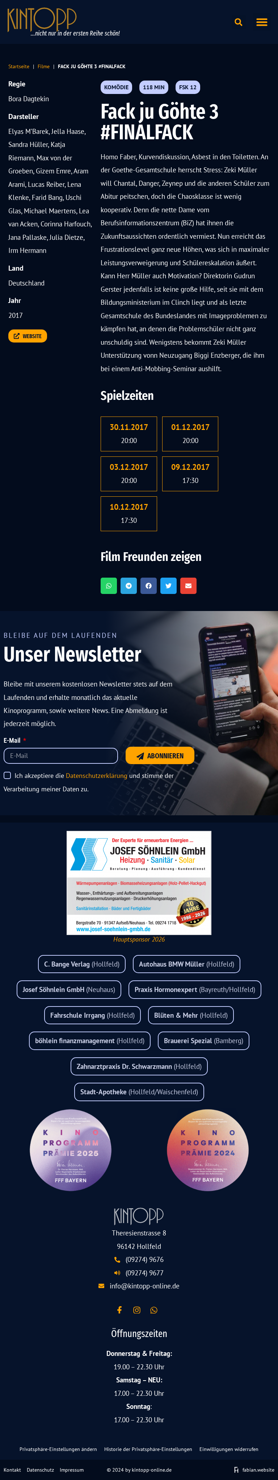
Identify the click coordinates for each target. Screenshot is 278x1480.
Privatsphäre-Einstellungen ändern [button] (58, 1449)
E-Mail (13, 741)
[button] (262, 22)
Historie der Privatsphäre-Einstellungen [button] (148, 1449)
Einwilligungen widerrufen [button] (228, 1449)
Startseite (18, 66)
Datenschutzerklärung (96, 775)
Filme (44, 66)
